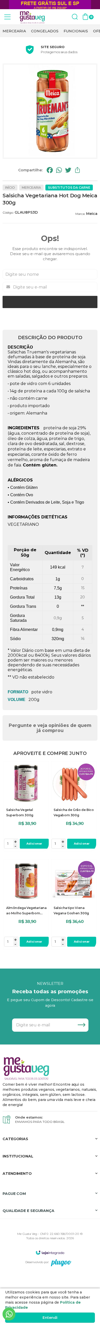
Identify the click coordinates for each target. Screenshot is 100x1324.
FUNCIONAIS (76, 31)
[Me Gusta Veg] (33, 17)
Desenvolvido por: (37, 1262)
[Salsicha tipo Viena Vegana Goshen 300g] (73, 904)
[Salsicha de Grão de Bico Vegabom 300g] (73, 806)
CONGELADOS (44, 31)
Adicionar (34, 843)
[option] (14, 31)
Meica (91, 213)
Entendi (50, 1317)
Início (10, 187)
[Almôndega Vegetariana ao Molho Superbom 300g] (26, 904)
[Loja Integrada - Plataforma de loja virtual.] (50, 1252)
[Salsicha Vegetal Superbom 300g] (26, 806)
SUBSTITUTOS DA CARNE (69, 187)
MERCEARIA (14, 31)
